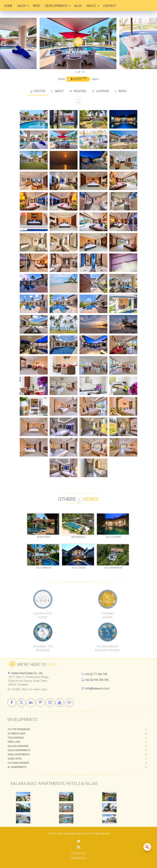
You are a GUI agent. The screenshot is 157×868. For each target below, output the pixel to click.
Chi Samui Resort (18, 762)
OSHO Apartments (19, 750)
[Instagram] (50, 702)
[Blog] (78, 847)
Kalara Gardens (18, 746)
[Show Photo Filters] (78, 99)
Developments (56, 6)
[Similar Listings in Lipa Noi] (147, 847)
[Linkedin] (31, 702)
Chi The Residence (19, 729)
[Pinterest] (40, 702)
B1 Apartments (17, 767)
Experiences (78, 853)
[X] (21, 702)
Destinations (78, 858)
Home (8, 6)
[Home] (78, 842)
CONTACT (109, 6)
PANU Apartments (19, 754)
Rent (36, 6)
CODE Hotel (15, 758)
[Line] (69, 702)
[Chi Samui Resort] (108, 599)
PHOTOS (39, 91)
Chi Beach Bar (16, 733)
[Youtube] (59, 702)
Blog (78, 6)
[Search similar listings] (147, 847)
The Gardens (16, 737)
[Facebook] (11, 702)
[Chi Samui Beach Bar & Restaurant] (108, 631)
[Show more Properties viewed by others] (79, 499)
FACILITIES (79, 91)
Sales (21, 6)
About (91, 6)
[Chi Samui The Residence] (42, 631)
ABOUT (58, 91)
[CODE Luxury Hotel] (42, 599)
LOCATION (101, 91)
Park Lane (14, 741)
